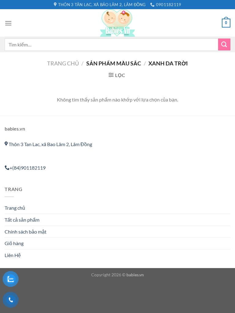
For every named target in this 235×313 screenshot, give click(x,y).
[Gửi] (224, 44)
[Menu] (8, 23)
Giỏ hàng (14, 243)
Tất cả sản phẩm (22, 220)
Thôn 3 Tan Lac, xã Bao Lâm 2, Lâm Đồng (50, 144)
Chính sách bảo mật (26, 231)
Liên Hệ (13, 255)
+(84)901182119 (27, 168)
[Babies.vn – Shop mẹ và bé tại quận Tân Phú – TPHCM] (117, 23)
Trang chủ (63, 63)
